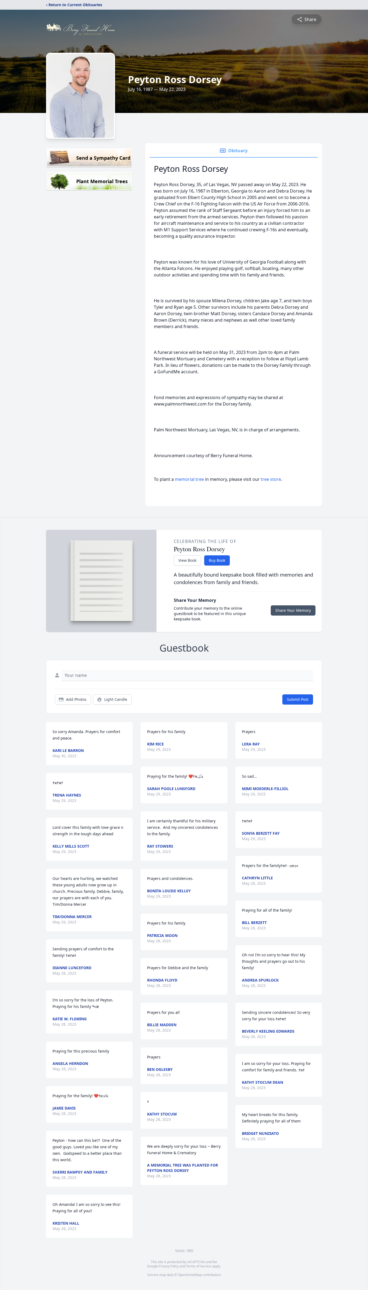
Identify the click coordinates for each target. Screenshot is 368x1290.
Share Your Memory (293, 610)
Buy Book (217, 560)
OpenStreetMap (190, 1275)
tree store (271, 479)
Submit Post (297, 699)
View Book (187, 560)
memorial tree (189, 479)
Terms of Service (198, 1266)
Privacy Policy (169, 1266)
